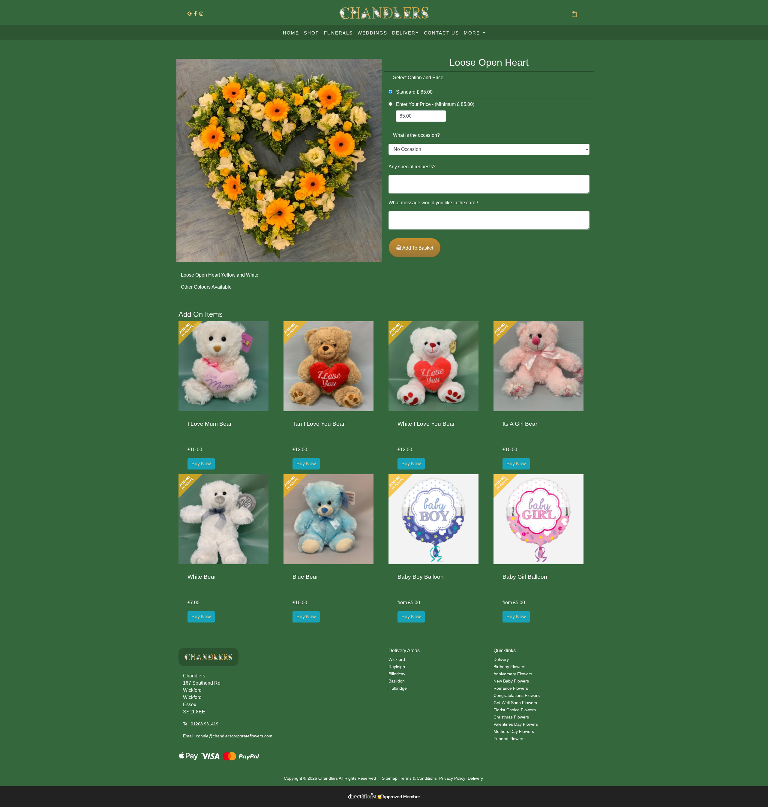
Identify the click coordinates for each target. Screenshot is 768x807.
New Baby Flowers (511, 681)
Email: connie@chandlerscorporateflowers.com (227, 736)
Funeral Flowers (509, 738)
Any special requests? (412, 166)
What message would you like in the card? (433, 202)
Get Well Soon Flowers (515, 702)
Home (291, 32)
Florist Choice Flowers (515, 709)
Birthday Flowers (509, 666)
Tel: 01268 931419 (200, 724)
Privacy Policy (452, 778)
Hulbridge (397, 688)
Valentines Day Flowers (516, 724)
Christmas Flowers (511, 717)
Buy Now (201, 463)
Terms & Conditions (418, 778)
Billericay (396, 673)
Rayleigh (396, 666)
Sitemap (390, 778)
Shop (311, 32)
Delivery (405, 32)
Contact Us (441, 32)
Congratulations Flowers (517, 695)
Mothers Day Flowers (514, 731)
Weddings (372, 32)
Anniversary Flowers (513, 673)
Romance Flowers (511, 688)
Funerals (338, 32)
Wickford (396, 659)
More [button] (473, 32)
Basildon (396, 681)
